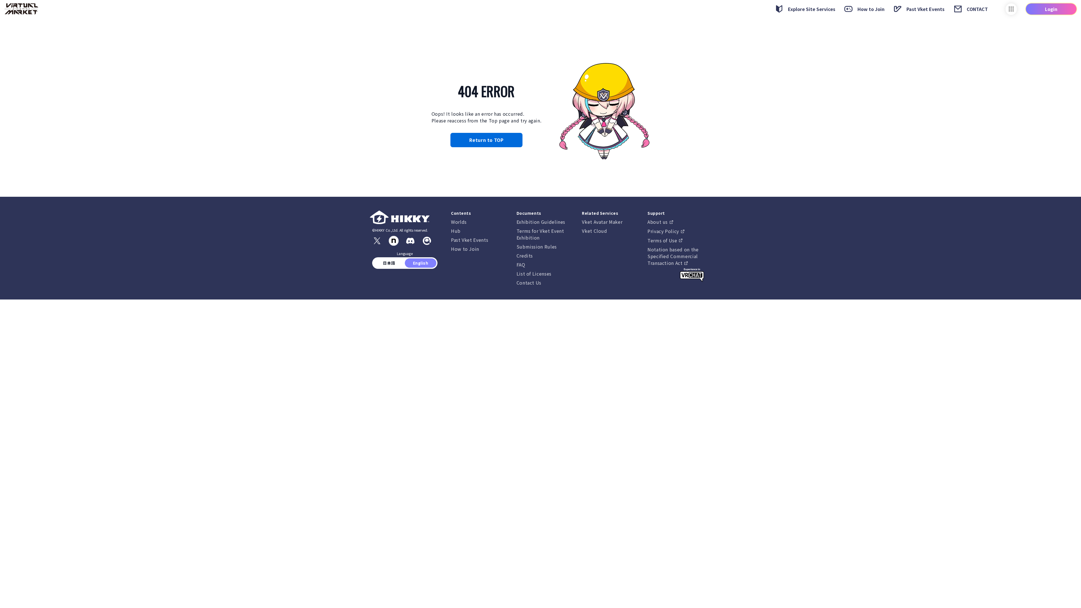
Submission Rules (537, 246)
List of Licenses (534, 273)
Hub (456, 230)
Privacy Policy (663, 231)
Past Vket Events (469, 239)
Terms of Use (662, 240)
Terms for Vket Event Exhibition (540, 234)
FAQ (521, 264)
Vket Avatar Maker (602, 221)
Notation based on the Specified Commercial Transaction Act (672, 256)
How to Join (465, 248)
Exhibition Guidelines (541, 221)
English (420, 263)
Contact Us (529, 282)
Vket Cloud (594, 230)
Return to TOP (486, 140)
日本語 (389, 263)
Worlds (459, 221)
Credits (525, 255)
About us (658, 221)
